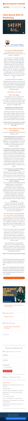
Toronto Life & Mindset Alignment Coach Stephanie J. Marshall (14, 45)
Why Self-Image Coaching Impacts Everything (12, 327)
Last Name (5, 360)
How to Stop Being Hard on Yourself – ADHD (12, 398)
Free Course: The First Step (13, 414)
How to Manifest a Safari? (8, 396)
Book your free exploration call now (16, 250)
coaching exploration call (15, 267)
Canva (23, 73)
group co (5, 272)
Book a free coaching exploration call (14, 278)
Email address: (6, 365)
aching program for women (14, 272)
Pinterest (6, 75)
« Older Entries (6, 334)
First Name (5, 355)
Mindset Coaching (17, 152)
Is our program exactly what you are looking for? (14, 79)
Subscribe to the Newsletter (13, 415)
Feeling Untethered (8, 316)
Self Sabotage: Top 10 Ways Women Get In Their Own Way (13, 305)
